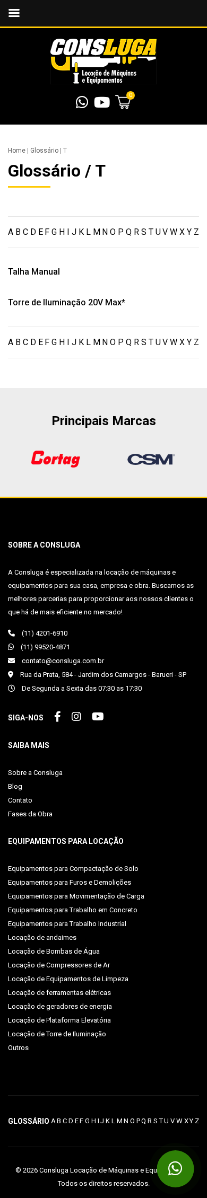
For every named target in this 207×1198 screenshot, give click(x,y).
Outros (18, 1048)
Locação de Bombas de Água (54, 951)
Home (16, 150)
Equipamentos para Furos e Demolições (69, 882)
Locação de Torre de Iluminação (57, 1034)
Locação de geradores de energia (60, 1006)
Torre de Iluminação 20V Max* (66, 302)
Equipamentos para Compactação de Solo (73, 869)
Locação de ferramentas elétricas (59, 993)
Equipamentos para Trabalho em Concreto (72, 910)
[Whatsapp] (82, 105)
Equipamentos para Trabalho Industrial (67, 924)
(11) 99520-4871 (44, 647)
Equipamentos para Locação (66, 841)
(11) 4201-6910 (43, 633)
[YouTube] (102, 105)
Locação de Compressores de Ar (59, 965)
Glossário (44, 150)
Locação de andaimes (42, 937)
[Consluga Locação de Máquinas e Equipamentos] (103, 61)
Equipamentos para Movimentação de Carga (76, 896)
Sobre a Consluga (35, 773)
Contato (20, 800)
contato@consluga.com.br (62, 661)
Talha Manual (34, 272)
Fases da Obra (30, 814)
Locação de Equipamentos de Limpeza (68, 979)
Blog (15, 786)
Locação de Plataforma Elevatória (59, 1020)
